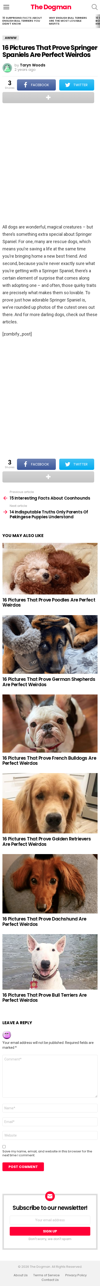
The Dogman (51, 6)
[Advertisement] (50, 164)
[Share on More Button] (48, 97)
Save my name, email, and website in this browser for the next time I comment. (47, 1153)
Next (97, 21)
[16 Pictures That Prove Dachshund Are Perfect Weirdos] (50, 883)
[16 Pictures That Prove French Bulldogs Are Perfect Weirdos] (50, 723)
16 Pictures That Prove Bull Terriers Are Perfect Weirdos (44, 997)
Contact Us (50, 1280)
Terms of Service (46, 1275)
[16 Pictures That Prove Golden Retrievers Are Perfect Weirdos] (50, 803)
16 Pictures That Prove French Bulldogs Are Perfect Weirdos (49, 760)
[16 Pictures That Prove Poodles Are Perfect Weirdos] (50, 568)
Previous (2, 21)
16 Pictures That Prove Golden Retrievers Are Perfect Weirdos (46, 841)
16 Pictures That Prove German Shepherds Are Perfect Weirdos (48, 682)
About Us (21, 1275)
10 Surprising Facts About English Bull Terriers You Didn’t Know (22, 21)
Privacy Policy (76, 1275)
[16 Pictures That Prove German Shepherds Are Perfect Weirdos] (50, 644)
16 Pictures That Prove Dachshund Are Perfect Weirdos (44, 921)
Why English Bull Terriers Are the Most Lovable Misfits (68, 21)
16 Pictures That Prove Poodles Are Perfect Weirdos (48, 602)
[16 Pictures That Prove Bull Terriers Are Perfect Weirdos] (50, 962)
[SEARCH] (95, 7)
